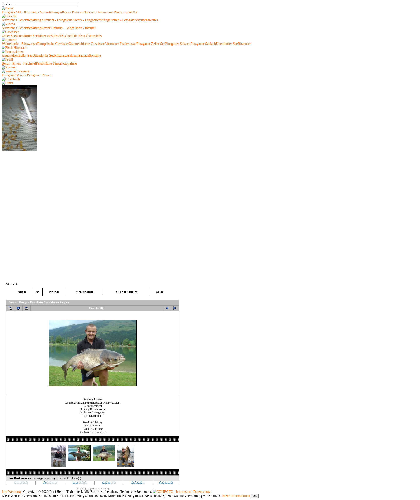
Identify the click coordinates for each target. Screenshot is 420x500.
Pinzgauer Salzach (178, 44)
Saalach (67, 36)
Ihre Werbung (11, 491)
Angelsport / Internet (81, 28)
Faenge (23, 302)
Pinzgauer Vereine (14, 75)
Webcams (121, 12)
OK (255, 496)
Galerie (12, 302)
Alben (22, 291)
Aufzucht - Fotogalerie (56, 20)
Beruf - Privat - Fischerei (19, 63)
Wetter (132, 12)
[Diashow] (26, 308)
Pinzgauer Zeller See (150, 44)
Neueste (54, 291)
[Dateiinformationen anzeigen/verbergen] (18, 308)
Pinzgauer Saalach (203, 44)
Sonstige (95, 55)
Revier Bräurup (72, 12)
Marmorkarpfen (60, 302)
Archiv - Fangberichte (87, 20)
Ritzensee (44, 36)
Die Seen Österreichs (87, 36)
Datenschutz (201, 491)
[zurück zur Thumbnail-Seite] (10, 308)
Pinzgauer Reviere (39, 75)
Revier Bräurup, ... (54, 28)
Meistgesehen (84, 291)
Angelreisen (10, 55)
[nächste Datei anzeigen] (175, 308)
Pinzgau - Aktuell (14, 12)
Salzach (56, 36)
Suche (160, 291)
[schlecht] (50, 483)
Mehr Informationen (236, 496)
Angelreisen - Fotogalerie (120, 20)
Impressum (183, 491)
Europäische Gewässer (53, 44)
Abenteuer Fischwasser (120, 44)
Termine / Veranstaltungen (44, 12)
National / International (99, 12)
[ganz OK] (80, 483)
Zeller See (9, 36)
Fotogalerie (69, 63)
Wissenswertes (148, 20)
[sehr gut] (138, 483)
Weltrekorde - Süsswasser (19, 44)
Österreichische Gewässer (86, 44)
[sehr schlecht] (21, 483)
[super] (166, 483)
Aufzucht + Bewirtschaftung (21, 20)
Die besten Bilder (126, 291)
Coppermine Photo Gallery (98, 489)
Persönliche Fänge (48, 63)
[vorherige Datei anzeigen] (167, 308)
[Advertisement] (19, 216)
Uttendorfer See (27, 36)
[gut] (109, 483)
